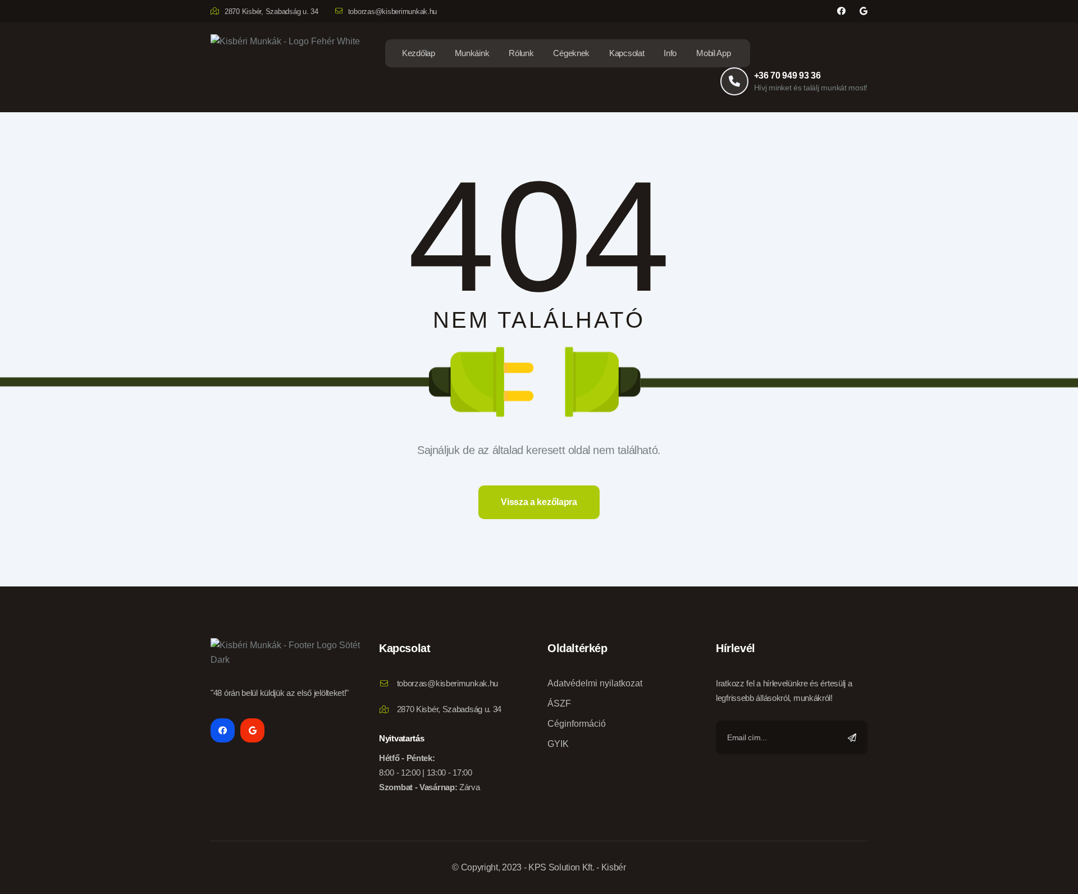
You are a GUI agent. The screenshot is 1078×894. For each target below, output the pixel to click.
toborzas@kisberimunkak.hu (392, 11)
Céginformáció (576, 723)
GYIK (558, 744)
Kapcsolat (626, 53)
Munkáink (472, 53)
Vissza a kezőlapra (539, 502)
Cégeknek (571, 53)
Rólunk (521, 53)
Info (670, 53)
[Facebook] (841, 11)
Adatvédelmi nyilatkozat (594, 683)
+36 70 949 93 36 (787, 75)
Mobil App (713, 53)
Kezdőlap (418, 53)
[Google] (863, 11)
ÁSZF (559, 703)
